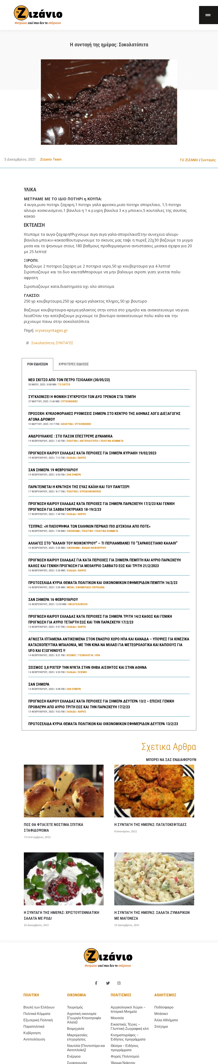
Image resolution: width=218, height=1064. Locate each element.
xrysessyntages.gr (51, 330)
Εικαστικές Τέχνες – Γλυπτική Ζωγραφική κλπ (130, 1026)
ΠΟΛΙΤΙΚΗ (72, 440)
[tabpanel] (109, 550)
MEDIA (70, 587)
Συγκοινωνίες (69, 401)
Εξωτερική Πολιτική (38, 1020)
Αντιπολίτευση (89, 440)
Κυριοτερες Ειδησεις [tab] (74, 364)
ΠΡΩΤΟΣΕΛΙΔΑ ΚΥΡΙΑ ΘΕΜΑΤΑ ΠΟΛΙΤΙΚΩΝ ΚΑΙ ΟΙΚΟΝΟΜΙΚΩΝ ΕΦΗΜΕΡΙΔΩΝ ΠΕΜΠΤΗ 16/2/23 (102, 582)
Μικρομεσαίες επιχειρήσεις (77, 1037)
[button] (208, 15)
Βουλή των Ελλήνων (38, 1007)
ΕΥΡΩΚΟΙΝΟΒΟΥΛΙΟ (90, 491)
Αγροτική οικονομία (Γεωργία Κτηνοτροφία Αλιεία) (84, 1018)
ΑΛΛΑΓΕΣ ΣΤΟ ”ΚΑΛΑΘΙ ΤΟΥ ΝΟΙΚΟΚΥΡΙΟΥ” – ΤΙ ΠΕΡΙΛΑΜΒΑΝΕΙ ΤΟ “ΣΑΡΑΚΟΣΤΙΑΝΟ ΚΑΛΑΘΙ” (103, 543)
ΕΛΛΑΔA (71, 457)
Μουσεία (117, 1018)
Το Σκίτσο (64, 384)
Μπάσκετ (161, 1014)
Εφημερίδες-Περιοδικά (90, 587)
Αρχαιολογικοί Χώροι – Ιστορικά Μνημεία (128, 1009)
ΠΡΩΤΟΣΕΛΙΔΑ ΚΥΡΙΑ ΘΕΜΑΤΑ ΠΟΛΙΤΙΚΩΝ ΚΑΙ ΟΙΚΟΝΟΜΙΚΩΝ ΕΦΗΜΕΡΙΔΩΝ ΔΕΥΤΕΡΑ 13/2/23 (103, 724)
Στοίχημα (161, 1026)
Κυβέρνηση (32, 1033)
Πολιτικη (31, 995)
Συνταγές (208, 160)
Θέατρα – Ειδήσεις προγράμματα (125, 1048)
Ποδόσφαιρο (164, 1007)
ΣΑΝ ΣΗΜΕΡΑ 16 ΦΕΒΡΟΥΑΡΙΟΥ (53, 599)
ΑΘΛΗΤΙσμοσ (165, 995)
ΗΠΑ (97, 655)
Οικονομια (76, 995)
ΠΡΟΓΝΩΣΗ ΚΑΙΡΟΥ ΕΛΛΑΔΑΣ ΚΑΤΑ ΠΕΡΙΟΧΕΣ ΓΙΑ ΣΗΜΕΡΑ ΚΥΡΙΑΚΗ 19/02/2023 (92, 453)
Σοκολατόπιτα (42, 343)
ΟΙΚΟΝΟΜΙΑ (73, 531)
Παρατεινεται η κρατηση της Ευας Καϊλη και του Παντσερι (78, 486)
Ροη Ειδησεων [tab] (37, 364)
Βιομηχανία (75, 1029)
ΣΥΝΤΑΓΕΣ (64, 343)
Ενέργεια (73, 1056)
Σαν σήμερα (74, 474)
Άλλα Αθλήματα (166, 1020)
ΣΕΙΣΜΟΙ (82, 672)
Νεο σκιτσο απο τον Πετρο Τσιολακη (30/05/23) (69, 380)
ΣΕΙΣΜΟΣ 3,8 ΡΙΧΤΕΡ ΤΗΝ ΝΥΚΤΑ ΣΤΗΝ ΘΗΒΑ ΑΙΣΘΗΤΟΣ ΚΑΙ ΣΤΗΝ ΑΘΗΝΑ (87, 667)
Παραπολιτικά (33, 1026)
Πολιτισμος (121, 995)
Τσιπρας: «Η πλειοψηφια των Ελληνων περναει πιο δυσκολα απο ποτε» (89, 526)
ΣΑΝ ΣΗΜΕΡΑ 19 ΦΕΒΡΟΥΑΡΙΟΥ (53, 470)
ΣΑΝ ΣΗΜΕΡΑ (38, 684)
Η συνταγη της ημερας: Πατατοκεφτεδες (150, 824)
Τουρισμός (75, 1007)
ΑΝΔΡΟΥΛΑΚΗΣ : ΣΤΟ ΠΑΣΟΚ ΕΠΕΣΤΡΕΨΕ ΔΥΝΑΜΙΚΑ (70, 436)
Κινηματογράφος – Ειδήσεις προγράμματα (128, 1037)
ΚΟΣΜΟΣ (71, 655)
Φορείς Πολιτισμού (125, 1056)
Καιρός (82, 457)
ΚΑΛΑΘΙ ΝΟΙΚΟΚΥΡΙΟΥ (94, 547)
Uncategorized (77, 604)
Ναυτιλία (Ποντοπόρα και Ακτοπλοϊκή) (86, 1048)
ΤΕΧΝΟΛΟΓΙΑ (85, 655)
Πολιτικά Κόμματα (111, 440)
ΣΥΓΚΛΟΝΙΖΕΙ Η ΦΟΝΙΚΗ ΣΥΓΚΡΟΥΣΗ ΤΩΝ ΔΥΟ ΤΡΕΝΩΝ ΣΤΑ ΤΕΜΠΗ (82, 396)
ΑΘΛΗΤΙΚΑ (67, 424)
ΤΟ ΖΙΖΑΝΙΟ (189, 160)
